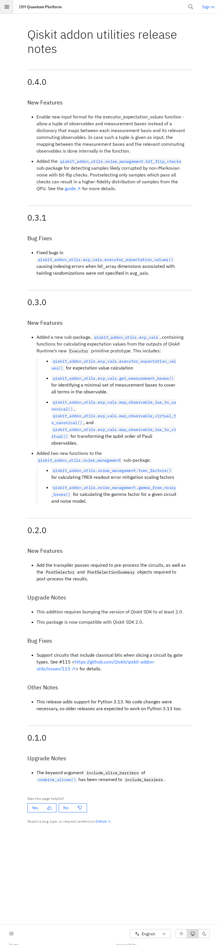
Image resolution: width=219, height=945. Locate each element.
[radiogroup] (193, 933)
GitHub (101, 821)
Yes (35, 807)
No (65, 807)
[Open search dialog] (191, 7)
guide (70, 188)
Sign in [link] (208, 6)
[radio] (181, 933)
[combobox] (150, 933)
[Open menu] (7, 7)
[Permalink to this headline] (61, 48)
